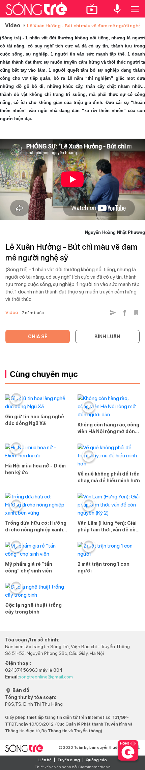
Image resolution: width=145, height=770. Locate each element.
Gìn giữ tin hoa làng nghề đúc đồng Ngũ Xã (34, 420)
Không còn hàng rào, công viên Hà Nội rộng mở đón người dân (108, 428)
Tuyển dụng (68, 760)
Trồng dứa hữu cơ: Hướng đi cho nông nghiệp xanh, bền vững (35, 526)
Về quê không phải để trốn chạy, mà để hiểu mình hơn (109, 477)
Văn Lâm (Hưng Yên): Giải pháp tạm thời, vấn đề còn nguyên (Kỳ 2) (108, 526)
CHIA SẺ (37, 336)
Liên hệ (45, 760)
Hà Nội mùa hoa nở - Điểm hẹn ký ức (35, 469)
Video (12, 25)
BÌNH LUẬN (107, 336)
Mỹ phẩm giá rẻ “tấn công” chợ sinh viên (28, 567)
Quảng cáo (96, 760)
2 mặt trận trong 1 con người (103, 567)
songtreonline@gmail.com (46, 676)
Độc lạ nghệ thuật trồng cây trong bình (33, 608)
